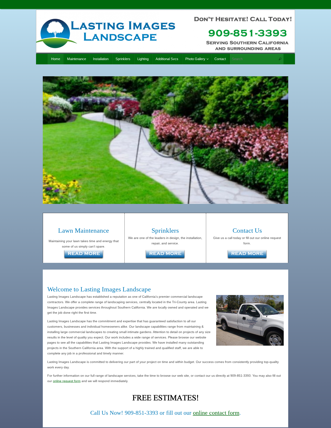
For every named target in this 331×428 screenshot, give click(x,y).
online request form (67, 381)
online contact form (216, 413)
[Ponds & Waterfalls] (247, 255)
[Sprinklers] (165, 255)
